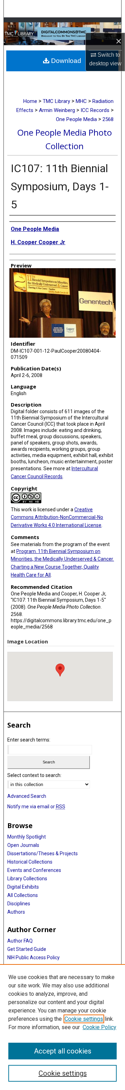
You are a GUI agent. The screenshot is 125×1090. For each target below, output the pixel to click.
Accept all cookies (62, 1051)
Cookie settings (84, 1019)
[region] (62, 1027)
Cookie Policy (99, 1027)
